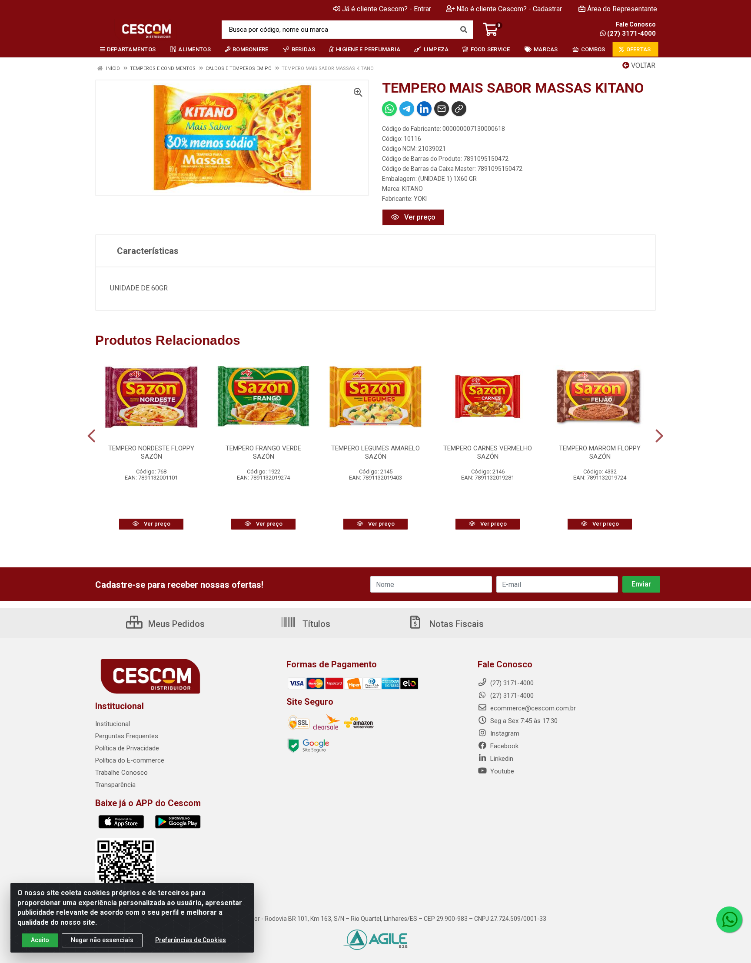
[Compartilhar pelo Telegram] (406, 108)
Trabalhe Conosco (121, 772)
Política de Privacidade (127, 748)
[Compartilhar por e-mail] (441, 108)
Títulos (315, 624)
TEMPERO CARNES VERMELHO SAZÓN (487, 452)
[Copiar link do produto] (459, 108)
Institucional (112, 724)
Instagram (503, 733)
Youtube (501, 771)
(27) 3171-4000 (631, 33)
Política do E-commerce (129, 760)
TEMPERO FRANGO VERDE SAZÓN (263, 452)
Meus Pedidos (175, 624)
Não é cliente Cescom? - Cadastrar (509, 9)
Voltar (642, 65)
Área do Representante (622, 9)
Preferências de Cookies (190, 939)
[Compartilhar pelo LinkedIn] (424, 108)
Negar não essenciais (102, 939)
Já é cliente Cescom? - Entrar (386, 9)
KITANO (412, 188)
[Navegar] (91, 436)
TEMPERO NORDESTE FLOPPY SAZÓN (151, 452)
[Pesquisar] (464, 29)
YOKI (420, 198)
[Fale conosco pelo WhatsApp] (729, 919)
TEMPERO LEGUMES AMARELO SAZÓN (375, 452)
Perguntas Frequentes (126, 736)
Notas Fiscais (455, 624)
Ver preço (418, 217)
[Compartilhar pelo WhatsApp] (389, 108)
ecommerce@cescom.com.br (532, 708)
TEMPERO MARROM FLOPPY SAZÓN (600, 452)
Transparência (115, 785)
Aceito (40, 939)
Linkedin (500, 759)
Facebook (503, 746)
